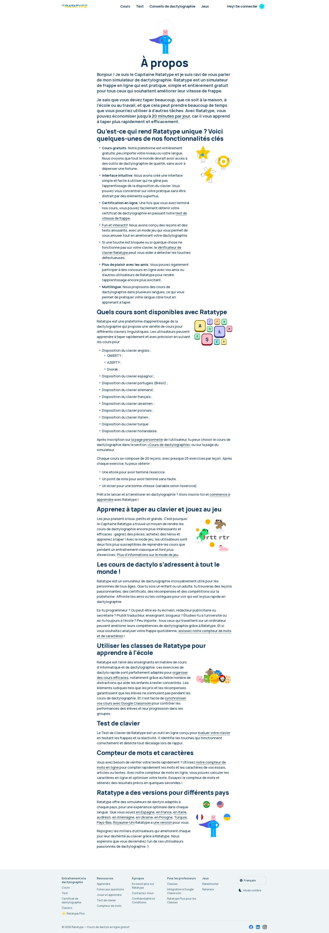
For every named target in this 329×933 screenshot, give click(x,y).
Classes (172, 884)
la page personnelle (147, 439)
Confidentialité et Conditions (143, 900)
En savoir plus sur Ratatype (143, 885)
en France (164, 812)
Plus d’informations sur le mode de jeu (147, 554)
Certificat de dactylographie (71, 900)
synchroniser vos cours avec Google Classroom (141, 701)
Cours (125, 6)
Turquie (180, 817)
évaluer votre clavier (214, 732)
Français (250, 880)
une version (162, 822)
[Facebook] (251, 927)
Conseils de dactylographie (172, 6)
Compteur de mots (109, 906)
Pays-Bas (104, 822)
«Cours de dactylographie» (169, 444)
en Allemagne (123, 817)
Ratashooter (210, 884)
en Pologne (163, 817)
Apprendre (103, 884)
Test (140, 6)
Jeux (205, 6)
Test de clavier (106, 900)
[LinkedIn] (257, 927)
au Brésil (104, 817)
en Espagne (145, 812)
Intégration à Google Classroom (180, 891)
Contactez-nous (143, 893)
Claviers (67, 908)
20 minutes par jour (171, 116)
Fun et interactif (114, 225)
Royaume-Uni (124, 822)
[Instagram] (264, 927)
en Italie (179, 812)
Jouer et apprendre (109, 895)
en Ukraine (144, 817)
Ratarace (208, 889)
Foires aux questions (110, 889)
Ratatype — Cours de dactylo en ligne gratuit (101, 927)
